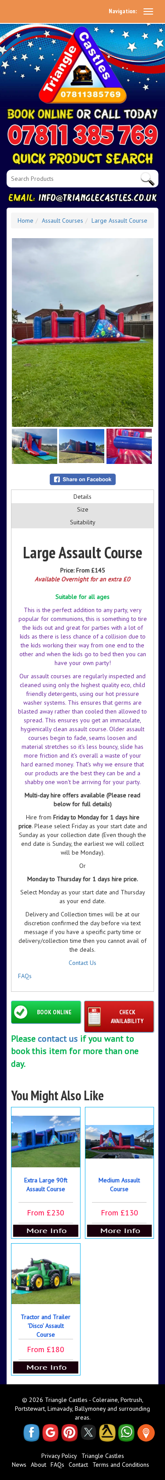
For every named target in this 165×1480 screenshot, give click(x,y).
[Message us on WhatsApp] (126, 1433)
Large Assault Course (119, 220)
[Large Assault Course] (82, 332)
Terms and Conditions (120, 1465)
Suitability (82, 522)
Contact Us (82, 963)
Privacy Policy (59, 1456)
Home (25, 220)
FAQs (25, 976)
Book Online (54, 1012)
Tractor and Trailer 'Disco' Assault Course (45, 1325)
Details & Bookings (46, 1231)
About (38, 1465)
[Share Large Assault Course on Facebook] (83, 479)
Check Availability (127, 1016)
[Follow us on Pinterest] (69, 1433)
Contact (78, 1465)
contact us (58, 1038)
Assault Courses (62, 220)
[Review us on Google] (50, 1433)
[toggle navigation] (148, 11)
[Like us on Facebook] (31, 1433)
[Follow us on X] (88, 1433)
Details (82, 497)
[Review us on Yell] (107, 1433)
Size (82, 509)
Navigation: (123, 11)
